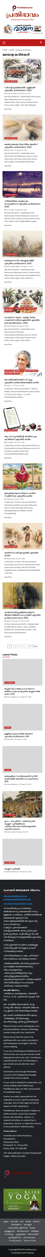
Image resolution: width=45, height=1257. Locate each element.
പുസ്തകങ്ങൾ (21, 1234)
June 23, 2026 (25, 621)
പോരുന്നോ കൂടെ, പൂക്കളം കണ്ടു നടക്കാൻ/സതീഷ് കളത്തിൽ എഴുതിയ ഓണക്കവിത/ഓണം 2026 (22, 320)
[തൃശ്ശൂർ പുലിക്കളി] (22, 852)
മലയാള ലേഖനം (10, 815)
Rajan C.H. (9, 385)
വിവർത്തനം (16, 1225)
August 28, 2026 (26, 871)
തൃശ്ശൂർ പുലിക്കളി (12, 869)
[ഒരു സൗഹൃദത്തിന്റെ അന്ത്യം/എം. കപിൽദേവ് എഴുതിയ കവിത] (22, 420)
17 (31, 646)
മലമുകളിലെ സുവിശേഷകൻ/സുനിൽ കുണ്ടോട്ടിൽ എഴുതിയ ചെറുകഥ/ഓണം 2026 (21, 778)
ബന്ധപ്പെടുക (29, 1238)
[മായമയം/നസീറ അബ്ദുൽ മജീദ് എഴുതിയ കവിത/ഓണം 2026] (22, 244)
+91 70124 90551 (11, 904)
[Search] (40, 42)
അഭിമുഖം (35, 1231)
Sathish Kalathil (11, 326)
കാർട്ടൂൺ (28, 1225)
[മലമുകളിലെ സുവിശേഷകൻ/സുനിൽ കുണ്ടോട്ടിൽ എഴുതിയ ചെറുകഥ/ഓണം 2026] (22, 759)
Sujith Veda (9, 499)
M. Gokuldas (10, 210)
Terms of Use (29, 1241)
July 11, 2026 (20, 442)
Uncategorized (9, 682)
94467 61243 (26, 904)
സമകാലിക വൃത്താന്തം (18, 1228)
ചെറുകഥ (7, 727)
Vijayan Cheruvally (12, 621)
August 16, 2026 (23, 326)
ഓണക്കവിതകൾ (31, 308)
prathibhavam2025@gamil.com (17, 899)
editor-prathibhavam (12, 697)
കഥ (21, 1222)
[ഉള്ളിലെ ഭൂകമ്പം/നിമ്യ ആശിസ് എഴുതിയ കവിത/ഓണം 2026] (22, 717)
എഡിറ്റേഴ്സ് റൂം (15, 1238)
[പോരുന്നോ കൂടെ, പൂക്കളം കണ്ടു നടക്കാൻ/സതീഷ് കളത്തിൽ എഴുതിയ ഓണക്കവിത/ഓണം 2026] (22, 300)
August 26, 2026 (25, 93)
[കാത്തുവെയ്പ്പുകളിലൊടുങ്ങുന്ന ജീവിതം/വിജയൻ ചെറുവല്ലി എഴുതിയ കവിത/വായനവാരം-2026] (22, 595)
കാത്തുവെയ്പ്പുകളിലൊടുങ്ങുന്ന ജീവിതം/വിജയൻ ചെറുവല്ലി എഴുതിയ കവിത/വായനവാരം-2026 (22, 615)
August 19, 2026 (22, 210)
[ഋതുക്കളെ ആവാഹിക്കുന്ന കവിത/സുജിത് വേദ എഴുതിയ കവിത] (22, 476)
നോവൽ (14, 1222)
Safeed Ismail (10, 558)
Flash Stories (9, 308)
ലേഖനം (36, 1222)
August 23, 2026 (22, 150)
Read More (8, 109)
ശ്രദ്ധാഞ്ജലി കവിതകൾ (12, 373)
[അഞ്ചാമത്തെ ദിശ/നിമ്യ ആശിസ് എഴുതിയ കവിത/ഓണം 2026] (22, 127)
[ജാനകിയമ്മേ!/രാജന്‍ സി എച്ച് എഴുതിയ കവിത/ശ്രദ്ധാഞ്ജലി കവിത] (22, 363)
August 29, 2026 (26, 697)
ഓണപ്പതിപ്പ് (8, 311)
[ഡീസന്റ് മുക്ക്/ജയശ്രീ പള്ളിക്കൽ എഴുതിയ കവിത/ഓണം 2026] (22, 71)
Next (35, 646)
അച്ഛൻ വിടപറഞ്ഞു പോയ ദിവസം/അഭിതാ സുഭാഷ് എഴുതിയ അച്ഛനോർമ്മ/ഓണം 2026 (22, 691)
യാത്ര (32, 1228)
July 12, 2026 (20, 385)
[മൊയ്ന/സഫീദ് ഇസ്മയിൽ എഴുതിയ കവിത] (22, 536)
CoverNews (16, 1253)
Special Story (19, 308)
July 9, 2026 (19, 499)
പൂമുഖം (5, 1222)
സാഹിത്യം (9, 1234)
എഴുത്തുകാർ (9, 1231)
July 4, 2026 (21, 558)
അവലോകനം (23, 1231)
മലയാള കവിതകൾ (11, 81)
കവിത (28, 1222)
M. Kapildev (9, 442)
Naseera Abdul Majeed (13, 266)
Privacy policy (15, 1241)
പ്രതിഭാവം (22, 15)
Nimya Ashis (10, 150)
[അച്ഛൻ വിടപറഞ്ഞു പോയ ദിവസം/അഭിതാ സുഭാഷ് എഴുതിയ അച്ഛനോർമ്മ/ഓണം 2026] (22, 672)
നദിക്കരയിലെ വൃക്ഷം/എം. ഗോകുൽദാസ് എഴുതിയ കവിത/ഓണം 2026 (22, 204)
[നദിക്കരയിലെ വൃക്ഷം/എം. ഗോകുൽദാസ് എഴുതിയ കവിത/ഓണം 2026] (22, 184)
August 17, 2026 (28, 266)
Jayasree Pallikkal (11, 93)
